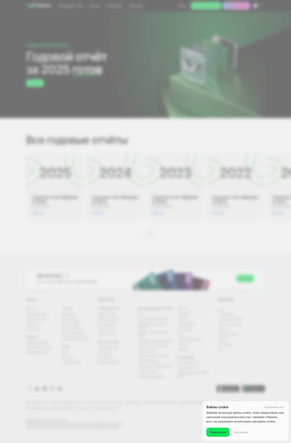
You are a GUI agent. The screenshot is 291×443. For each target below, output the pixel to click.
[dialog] (245, 421)
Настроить (241, 432)
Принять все (218, 432)
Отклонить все (274, 407)
